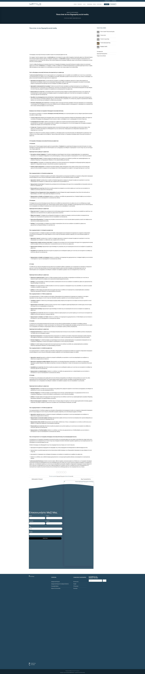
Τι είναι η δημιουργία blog (105, 42)
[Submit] (104, 580)
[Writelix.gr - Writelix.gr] (35, 4)
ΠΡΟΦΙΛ (94, 4)
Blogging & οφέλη (103, 46)
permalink (71, 476)
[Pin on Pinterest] (63, 472)
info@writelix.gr (33, 663)
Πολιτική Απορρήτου (76, 670)
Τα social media (48, 80)
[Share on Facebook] (57, 472)
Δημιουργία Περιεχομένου (72, 12)
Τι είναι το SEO (103, 35)
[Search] (102, 4)
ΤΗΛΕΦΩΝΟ (31, 521)
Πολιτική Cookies (69, 670)
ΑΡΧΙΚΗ (75, 4)
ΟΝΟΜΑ (30, 515)
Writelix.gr (78, 18)
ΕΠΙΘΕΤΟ (47, 515)
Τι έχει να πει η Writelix (101, 55)
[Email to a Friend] (61, 472)
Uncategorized (100, 51)
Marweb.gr (83, 672)
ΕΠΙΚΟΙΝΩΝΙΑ (89, 4)
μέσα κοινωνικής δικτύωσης (58, 86)
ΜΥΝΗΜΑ (30, 531)
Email (30, 526)
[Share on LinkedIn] (65, 472)
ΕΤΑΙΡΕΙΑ (47, 521)
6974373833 (33, 664)
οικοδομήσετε (61, 93)
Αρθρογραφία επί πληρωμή (36, 479)
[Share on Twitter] (59, 472)
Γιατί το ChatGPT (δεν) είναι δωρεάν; (107, 31)
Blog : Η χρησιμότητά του (86, 479)
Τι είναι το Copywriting (104, 38)
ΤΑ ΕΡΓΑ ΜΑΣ (99, 4)
